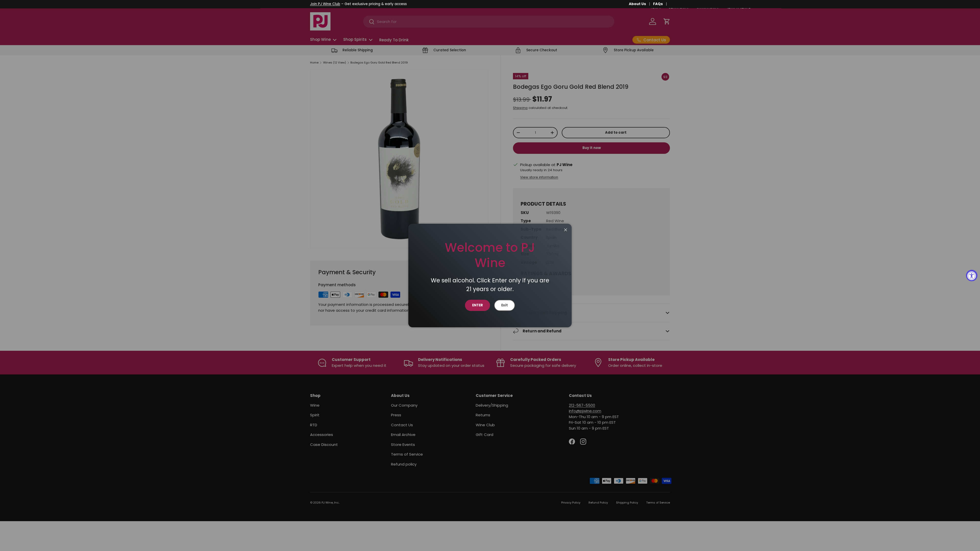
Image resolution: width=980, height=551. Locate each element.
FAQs (658, 4)
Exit (504, 305)
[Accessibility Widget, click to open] (971, 275)
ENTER (477, 305)
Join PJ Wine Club (325, 4)
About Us (637, 4)
